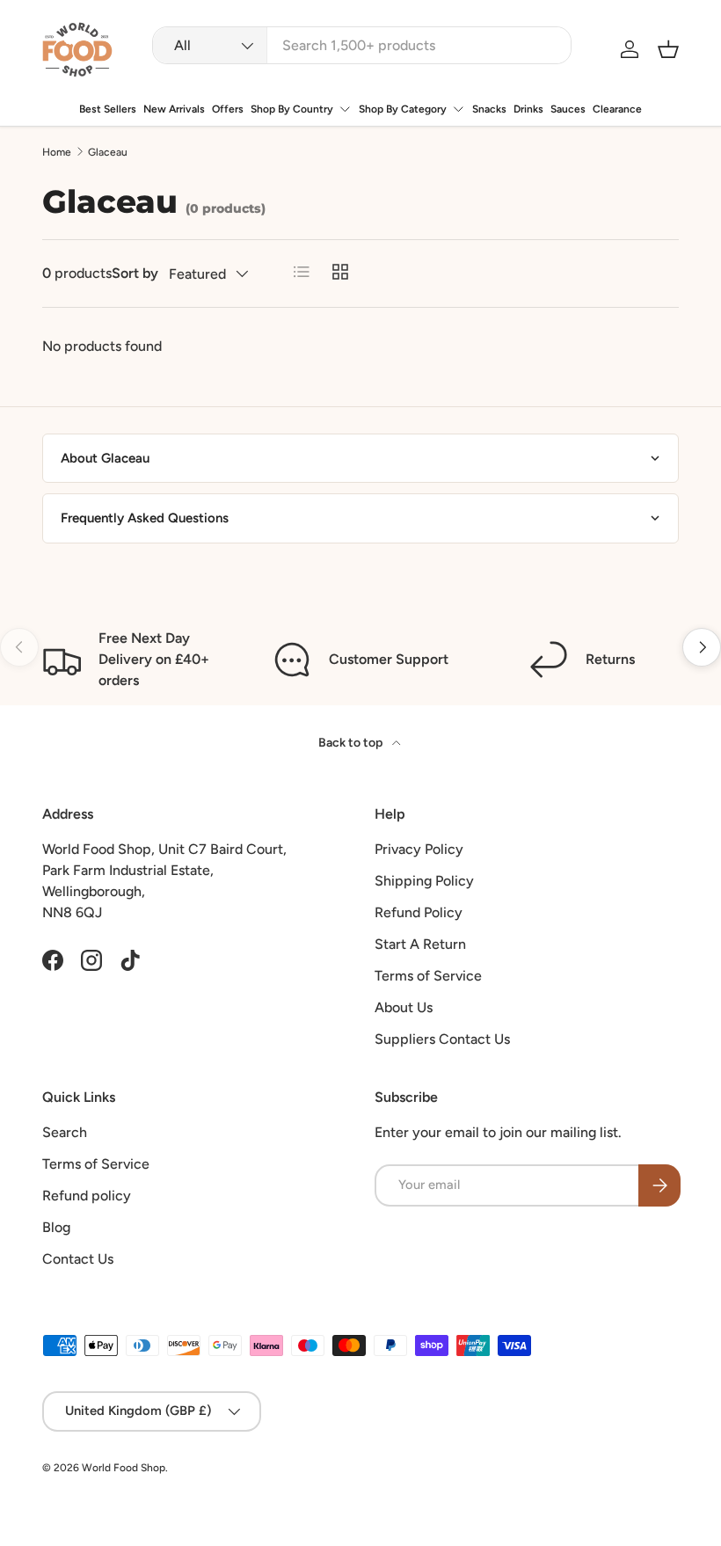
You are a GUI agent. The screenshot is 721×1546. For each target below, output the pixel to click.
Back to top (351, 742)
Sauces (568, 109)
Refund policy (86, 1195)
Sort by (135, 273)
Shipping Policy (424, 880)
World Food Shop (123, 1468)
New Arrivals (174, 109)
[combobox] (362, 45)
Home (56, 152)
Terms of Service (428, 975)
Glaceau (107, 152)
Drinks (528, 109)
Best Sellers (107, 109)
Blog (56, 1227)
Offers (228, 109)
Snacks (489, 109)
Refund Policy (418, 912)
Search (64, 1132)
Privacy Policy (419, 849)
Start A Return (420, 944)
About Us (404, 1007)
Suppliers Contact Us (442, 1039)
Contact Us (77, 1259)
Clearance (617, 109)
